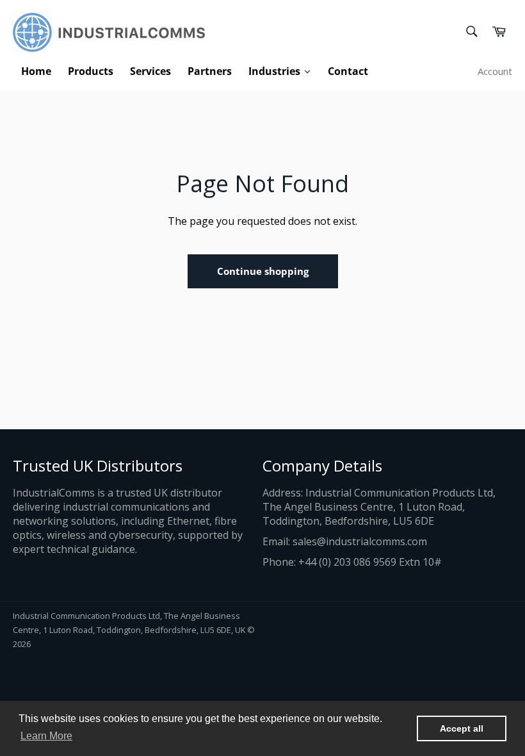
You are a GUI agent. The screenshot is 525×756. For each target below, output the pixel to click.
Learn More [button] (46, 735)
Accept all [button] (461, 728)
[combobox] (470, 32)
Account (495, 71)
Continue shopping (263, 271)
